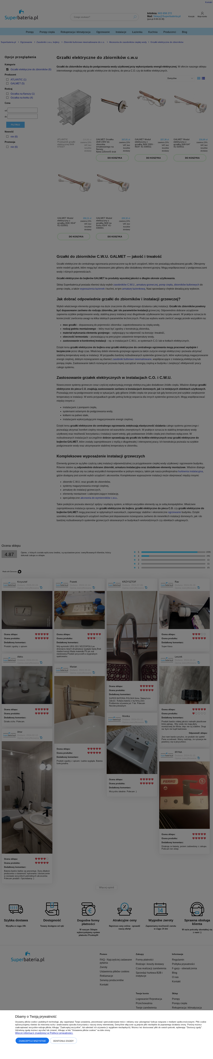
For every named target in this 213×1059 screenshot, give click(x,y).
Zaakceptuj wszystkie (32, 1041)
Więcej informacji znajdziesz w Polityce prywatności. (44, 1033)
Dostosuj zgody (63, 1041)
